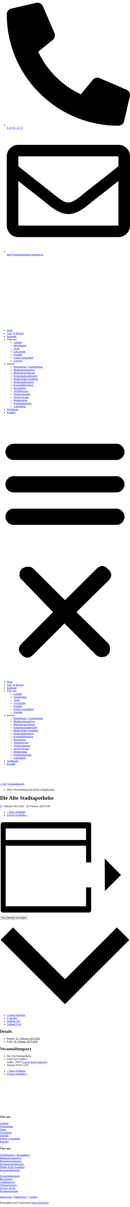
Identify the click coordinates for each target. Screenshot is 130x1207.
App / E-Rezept (15, 333)
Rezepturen (20, 388)
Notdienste (12, 409)
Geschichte (19, 351)
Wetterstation (20, 400)
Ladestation (20, 406)
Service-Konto (21, 397)
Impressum (6, 1197)
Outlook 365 (13, 1021)
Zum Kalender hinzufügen (13, 917)
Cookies (33, 1197)
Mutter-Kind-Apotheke (26, 379)
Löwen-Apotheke (17, 815)
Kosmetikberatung (23, 385)
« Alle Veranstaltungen (12, 783)
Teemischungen (22, 394)
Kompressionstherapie (25, 376)
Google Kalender (16, 1015)
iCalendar (12, 1018)
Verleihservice (21, 391)
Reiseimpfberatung (24, 382)
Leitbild (18, 342)
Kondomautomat (22, 403)
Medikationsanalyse (24, 369)
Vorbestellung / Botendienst (14, 1155)
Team (16, 348)
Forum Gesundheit (24, 357)
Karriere (18, 360)
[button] (65, 547)
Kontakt (11, 412)
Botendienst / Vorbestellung (28, 366)
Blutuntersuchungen (24, 372)
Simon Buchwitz (40, 1202)
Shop (9, 330)
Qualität (18, 354)
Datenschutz (20, 1197)
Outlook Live (14, 1024)
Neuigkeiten (20, 345)
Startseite (11, 336)
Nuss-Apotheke (16, 812)
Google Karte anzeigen (34, 1062)
